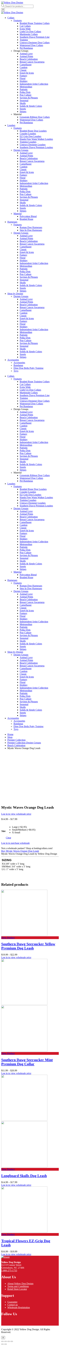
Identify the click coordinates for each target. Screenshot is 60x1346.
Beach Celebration (29, 417)
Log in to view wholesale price (16, 814)
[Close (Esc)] (2, 1341)
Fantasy (23, 434)
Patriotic (24, 447)
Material (18, 572)
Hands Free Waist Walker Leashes (36, 497)
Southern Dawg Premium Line (35, 395)
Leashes (11, 125)
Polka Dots (25, 450)
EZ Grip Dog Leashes (30, 494)
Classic (23, 428)
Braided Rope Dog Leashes (33, 489)
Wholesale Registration (18, 1307)
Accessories (13, 359)
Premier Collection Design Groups (24, 742)
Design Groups (21, 508)
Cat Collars (25, 384)
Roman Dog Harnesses (31, 585)
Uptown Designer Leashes (33, 503)
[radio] (23, 827)
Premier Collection (16, 740)
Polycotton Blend (28, 574)
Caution (23, 425)
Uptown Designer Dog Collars (35, 401)
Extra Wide (25, 387)
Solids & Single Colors (31, 464)
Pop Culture (25, 453)
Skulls (23, 461)
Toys (16, 729)
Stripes (23, 470)
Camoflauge (26, 423)
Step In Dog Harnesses (31, 588)
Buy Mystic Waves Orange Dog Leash (20, 851)
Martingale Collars (29, 392)
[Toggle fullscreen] (8, 1341)
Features (18, 378)
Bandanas (18, 723)
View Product (8, 937)
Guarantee (12, 1302)
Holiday (24, 439)
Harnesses (12, 222)
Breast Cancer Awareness (32, 420)
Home (10, 734)
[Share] (5, 1341)
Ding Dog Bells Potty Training (28, 726)
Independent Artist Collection (34, 442)
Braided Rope (26, 577)
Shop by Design (15, 293)
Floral (22, 436)
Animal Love (26, 412)
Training (24, 398)
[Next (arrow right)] (5, 1344)
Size (3, 831)
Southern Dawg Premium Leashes (36, 505)
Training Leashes (28, 500)
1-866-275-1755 (9, 1270)
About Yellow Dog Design (20, 1283)
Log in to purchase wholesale (15, 843)
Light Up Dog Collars (30, 390)
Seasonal (24, 459)
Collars (10, 17)
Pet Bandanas (26, 406)
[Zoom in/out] (11, 1341)
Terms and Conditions (18, 1286)
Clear (8, 837)
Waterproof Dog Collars (31, 403)
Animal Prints (26, 414)
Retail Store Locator (17, 1289)
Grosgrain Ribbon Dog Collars (35, 475)
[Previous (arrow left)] (2, 1344)
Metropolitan (26, 445)
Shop (9, 737)
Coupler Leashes (28, 492)
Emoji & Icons (27, 431)
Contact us (12, 1304)
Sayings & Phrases (29, 456)
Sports (23, 467)
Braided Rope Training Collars (35, 381)
